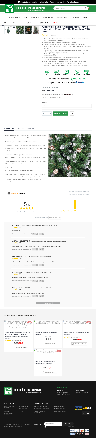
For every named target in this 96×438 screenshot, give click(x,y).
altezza (44, 102)
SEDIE (25, 17)
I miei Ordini (23, 409)
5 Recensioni (16, 341)
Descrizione (9, 128)
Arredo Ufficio (62, 17)
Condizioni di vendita (40, 406)
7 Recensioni (53, 35)
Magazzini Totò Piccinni (9, 407)
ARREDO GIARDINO (48, 17)
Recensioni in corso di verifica (78, 194)
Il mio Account (23, 406)
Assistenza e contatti (8, 410)
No (42, 234)
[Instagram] (88, 413)
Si (35, 234)
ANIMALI (85, 17)
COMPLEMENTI (75, 17)
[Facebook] (84, 413)
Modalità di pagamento (41, 409)
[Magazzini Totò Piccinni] (25, 8)
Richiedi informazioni (82, 392)
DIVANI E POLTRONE (14, 17)
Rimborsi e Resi (59, 406)
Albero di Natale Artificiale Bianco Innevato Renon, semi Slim (45, 362)
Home (5, 23)
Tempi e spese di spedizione (39, 411)
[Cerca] (85, 8)
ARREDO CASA (35, 17)
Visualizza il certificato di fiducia (78, 191)
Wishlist (21, 411)
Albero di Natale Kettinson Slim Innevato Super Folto (77, 333)
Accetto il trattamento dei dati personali (60, 427)
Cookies (6, 415)
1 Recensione (75, 337)
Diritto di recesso (59, 409)
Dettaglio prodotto (26, 128)
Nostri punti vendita (60, 411)
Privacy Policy (8, 413)
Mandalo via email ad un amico (51, 97)
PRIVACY (71, 427)
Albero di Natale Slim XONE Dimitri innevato (46, 333)
